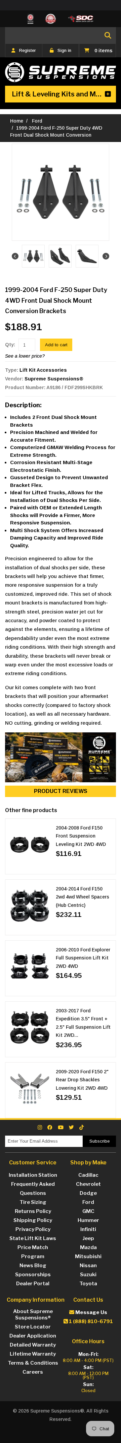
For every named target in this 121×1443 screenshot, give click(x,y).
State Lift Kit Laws (32, 1238)
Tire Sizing (32, 1202)
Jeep (88, 1238)
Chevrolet (88, 1184)
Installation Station (33, 1175)
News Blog (32, 1265)
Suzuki (88, 1275)
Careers (33, 1372)
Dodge (88, 1193)
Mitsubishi (88, 1256)
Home (16, 121)
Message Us (90, 1312)
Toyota (88, 1284)
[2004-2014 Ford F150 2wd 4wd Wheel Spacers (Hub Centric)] (30, 906)
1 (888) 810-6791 (90, 1321)
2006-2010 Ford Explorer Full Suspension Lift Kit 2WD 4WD (83, 958)
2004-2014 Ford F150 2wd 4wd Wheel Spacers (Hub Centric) (82, 897)
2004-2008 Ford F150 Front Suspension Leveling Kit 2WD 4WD (81, 836)
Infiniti (88, 1229)
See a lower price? (25, 356)
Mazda (88, 1247)
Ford (37, 121)
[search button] (108, 35)
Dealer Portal (32, 1284)
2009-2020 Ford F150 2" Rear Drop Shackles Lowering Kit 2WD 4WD (82, 1080)
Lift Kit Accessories (43, 370)
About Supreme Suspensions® (33, 1314)
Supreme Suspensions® (54, 378)
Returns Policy (33, 1211)
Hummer (88, 1220)
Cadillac (88, 1175)
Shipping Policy (32, 1220)
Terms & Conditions (33, 1363)
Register (27, 50)
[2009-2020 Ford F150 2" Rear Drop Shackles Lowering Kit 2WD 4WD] (30, 1088)
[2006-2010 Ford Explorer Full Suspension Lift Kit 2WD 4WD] (30, 967)
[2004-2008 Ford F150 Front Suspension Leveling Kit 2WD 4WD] (30, 845)
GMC (88, 1211)
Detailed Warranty (33, 1345)
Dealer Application (32, 1336)
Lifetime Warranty (33, 1354)
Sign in (64, 50)
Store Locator (33, 1327)
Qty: (10, 344)
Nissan (88, 1265)
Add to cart (56, 344)
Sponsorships (33, 1275)
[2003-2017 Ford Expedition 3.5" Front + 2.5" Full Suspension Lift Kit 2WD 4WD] (30, 1028)
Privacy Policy (32, 1229)
